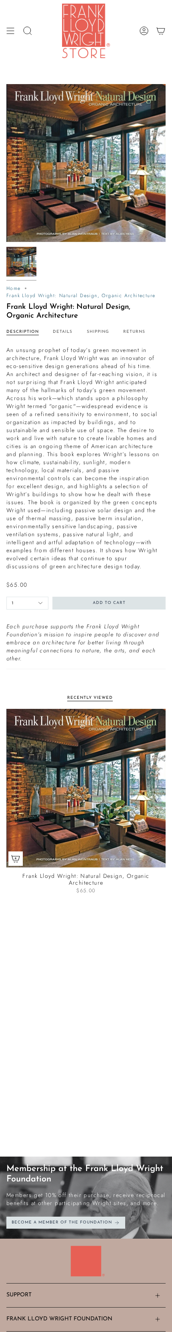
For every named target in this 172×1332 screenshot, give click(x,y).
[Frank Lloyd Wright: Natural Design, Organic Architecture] (86, 788)
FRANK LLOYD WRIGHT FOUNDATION (59, 1319)
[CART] (160, 31)
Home (13, 288)
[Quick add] (15, 858)
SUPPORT (19, 1295)
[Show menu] (10, 31)
